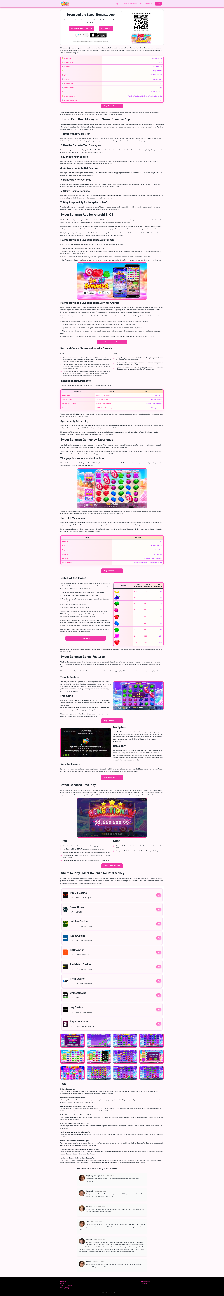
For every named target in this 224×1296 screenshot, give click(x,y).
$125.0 (160, 88)
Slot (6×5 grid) (157, 66)
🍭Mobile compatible (69, 100)
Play (158, 3)
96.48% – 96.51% (156, 75)
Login (117, 4)
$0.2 (160, 83)
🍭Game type (66, 66)
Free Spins (144, 1283)
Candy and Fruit (157, 71)
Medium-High (157, 79)
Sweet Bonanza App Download (112, 342)
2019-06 (159, 62)
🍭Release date (67, 62)
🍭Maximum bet (68, 88)
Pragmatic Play (157, 58)
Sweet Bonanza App (147, 1281)
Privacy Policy (64, 1288)
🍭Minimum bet (67, 83)
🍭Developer (66, 58)
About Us (63, 1281)
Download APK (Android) (81, 28)
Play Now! (86, 638)
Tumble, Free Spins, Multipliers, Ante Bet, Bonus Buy (145, 96)
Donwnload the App (112, 866)
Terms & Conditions (66, 1285)
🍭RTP (64, 75)
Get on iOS (105, 28)
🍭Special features (68, 96)
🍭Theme (65, 71)
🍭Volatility (66, 79)
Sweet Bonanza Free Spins (132, 4)
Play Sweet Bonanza (112, 106)
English (147, 4)
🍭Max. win (66, 92)
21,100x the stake (156, 92)
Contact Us (63, 1283)
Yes (161, 100)
